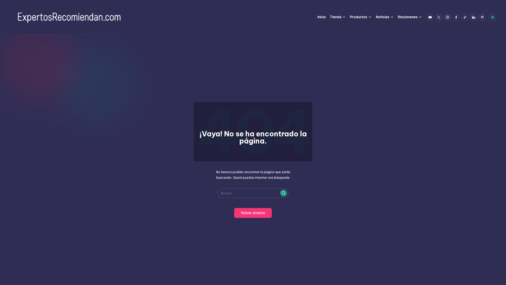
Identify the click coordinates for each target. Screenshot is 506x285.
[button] (283, 193)
